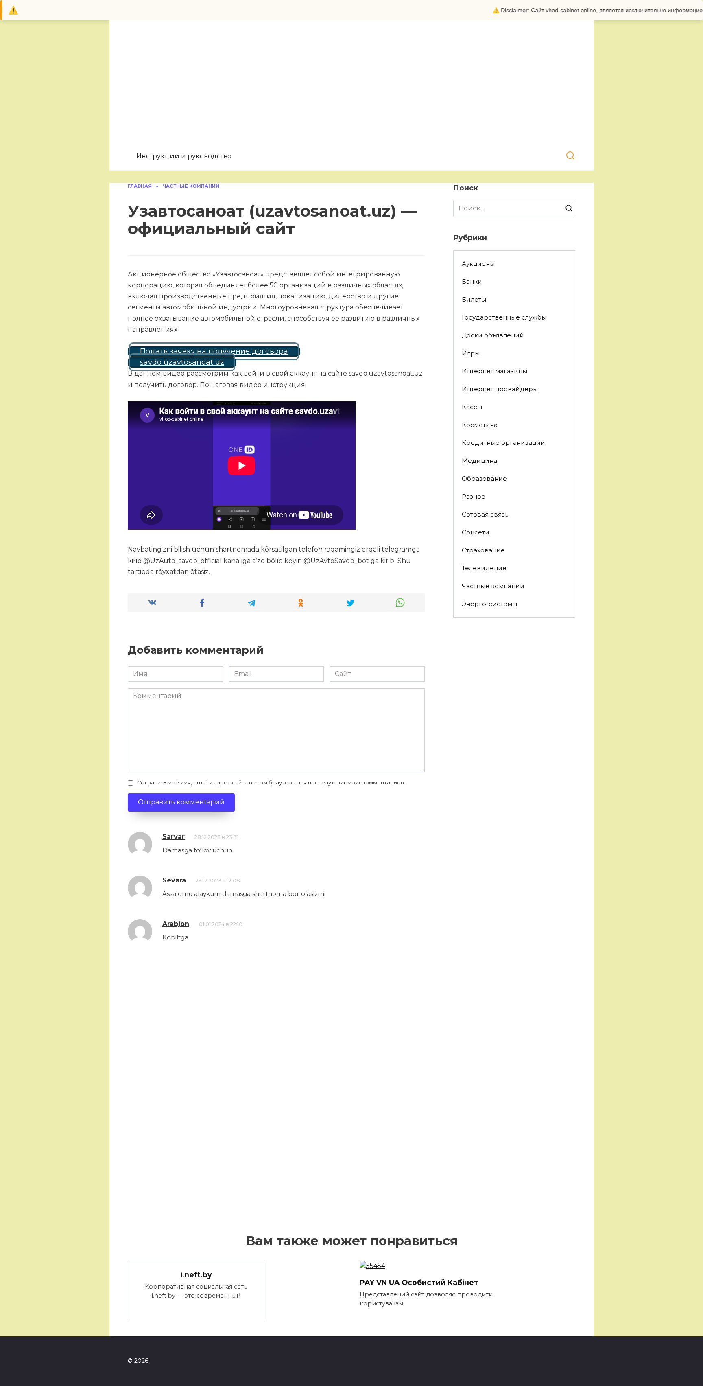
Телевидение (484, 568)
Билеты (474, 299)
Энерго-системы (489, 604)
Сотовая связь (485, 514)
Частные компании (493, 586)
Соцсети (475, 532)
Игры (471, 353)
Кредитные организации (503, 443)
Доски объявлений (493, 335)
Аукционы (478, 263)
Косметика (480, 425)
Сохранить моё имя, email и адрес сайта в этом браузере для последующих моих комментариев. (271, 782)
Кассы (472, 407)
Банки (472, 281)
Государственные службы (504, 317)
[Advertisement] (351, 90)
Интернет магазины (494, 371)
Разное (473, 496)
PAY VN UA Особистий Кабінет (419, 1282)
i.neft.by (196, 1274)
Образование (484, 478)
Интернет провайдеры (500, 389)
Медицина (479, 460)
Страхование (483, 550)
